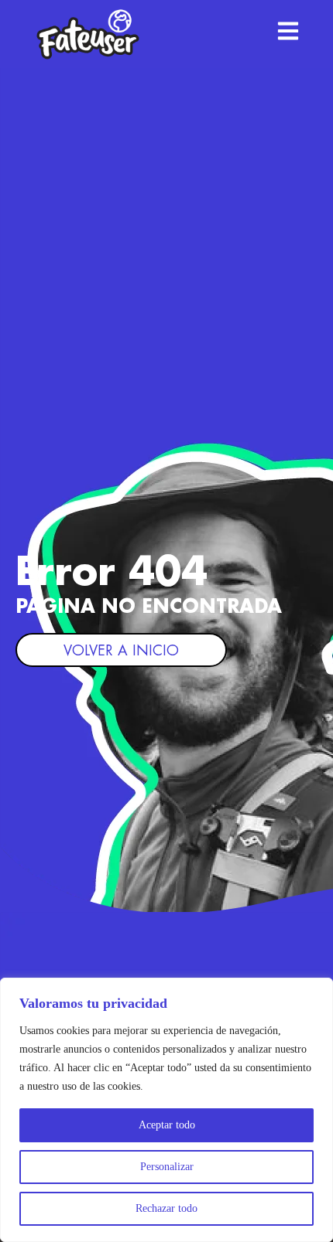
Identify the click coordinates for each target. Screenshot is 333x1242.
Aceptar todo (167, 1125)
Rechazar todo (166, 1208)
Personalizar (167, 1166)
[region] (166, 1110)
